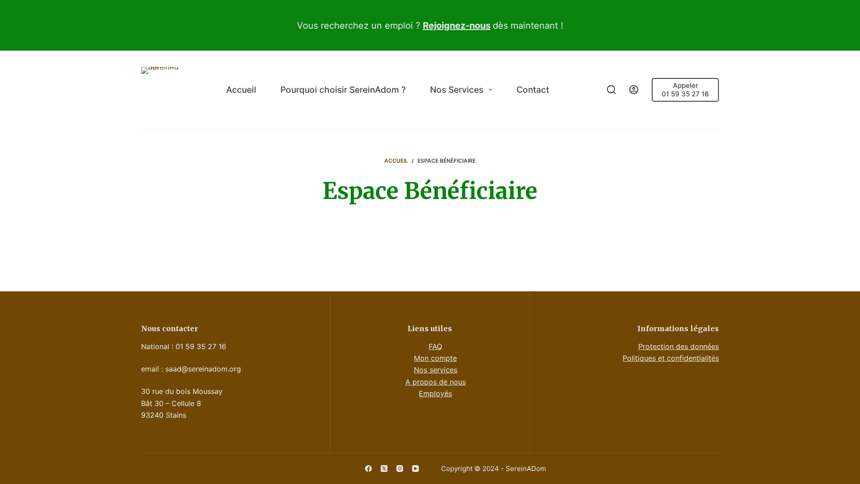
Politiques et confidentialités (671, 358)
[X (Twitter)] (384, 468)
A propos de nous (435, 381)
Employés (435, 393)
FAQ (435, 346)
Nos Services (456, 89)
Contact (532, 89)
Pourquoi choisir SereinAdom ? (343, 89)
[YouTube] (415, 468)
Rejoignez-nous (456, 25)
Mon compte (435, 358)
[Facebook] (368, 468)
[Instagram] (399, 468)
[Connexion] (633, 89)
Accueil (241, 89)
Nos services (435, 369)
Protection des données (678, 346)
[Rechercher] (611, 89)
